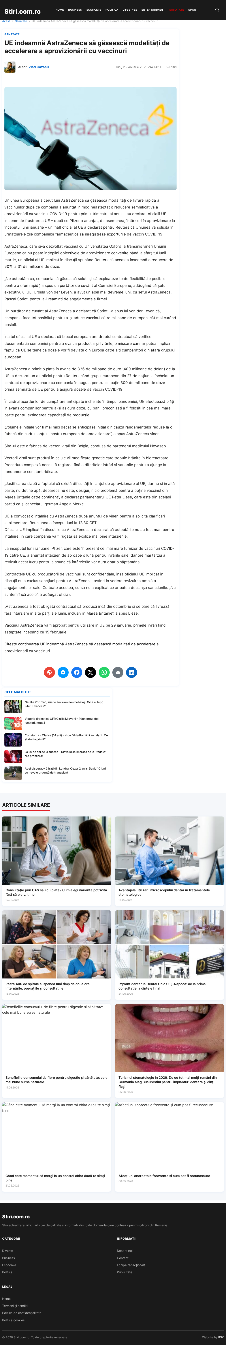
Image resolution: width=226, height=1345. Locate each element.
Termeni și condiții (15, 1306)
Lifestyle (130, 9)
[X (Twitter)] (90, 672)
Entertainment (153, 9)
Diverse (7, 1250)
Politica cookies (13, 1320)
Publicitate (124, 1272)
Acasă (6, 21)
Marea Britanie (17, 497)
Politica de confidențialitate (21, 1313)
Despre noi (124, 1250)
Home (60, 9)
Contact (122, 1258)
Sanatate (176, 9)
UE (41, 260)
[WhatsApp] (104, 672)
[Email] (117, 672)
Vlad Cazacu (38, 67)
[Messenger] (63, 672)
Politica (111, 9)
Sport (193, 9)
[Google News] (49, 672)
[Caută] (217, 10)
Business (75, 9)
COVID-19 (153, 234)
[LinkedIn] (131, 672)
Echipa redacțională (131, 1265)
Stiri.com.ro (16, 1217)
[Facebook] (76, 672)
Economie (94, 9)
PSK (221, 1337)
